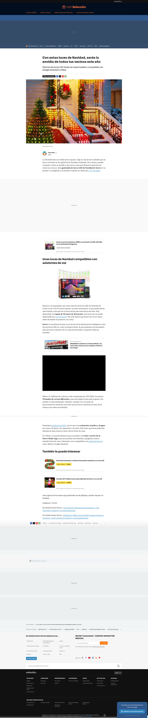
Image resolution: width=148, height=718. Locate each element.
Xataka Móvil (30, 683)
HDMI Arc (84, 629)
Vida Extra (43, 683)
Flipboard (63, 76)
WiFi (96, 46)
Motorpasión (86, 681)
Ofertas (81, 523)
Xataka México (31, 702)
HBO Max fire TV (42, 629)
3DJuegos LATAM (45, 702)
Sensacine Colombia (57, 705)
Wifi (60, 654)
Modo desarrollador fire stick (97, 629)
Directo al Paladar (73, 681)
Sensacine (57, 681)
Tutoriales (46, 646)
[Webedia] (118, 1)
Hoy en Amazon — (64, 464)
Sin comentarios (49, 76)
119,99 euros (94, 170)
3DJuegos (43, 681)
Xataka (28, 681)
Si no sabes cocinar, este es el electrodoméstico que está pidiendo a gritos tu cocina (58, 624)
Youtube (89, 657)
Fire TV (41, 46)
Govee (96, 523)
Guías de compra (31, 12)
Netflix (59, 46)
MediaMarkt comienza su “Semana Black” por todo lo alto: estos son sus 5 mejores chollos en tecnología (86, 346)
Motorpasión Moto (88, 683)
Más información (86, 716)
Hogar (61, 641)
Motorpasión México (86, 703)
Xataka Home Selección (74, 7)
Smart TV (89, 46)
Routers (29, 654)
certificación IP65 (58, 425)
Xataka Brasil (30, 705)
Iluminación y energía (55, 523)
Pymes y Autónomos (114, 683)
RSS (96, 657)
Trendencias (100, 681)
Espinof (57, 683)
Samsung (82, 46)
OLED (76, 46)
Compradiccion (101, 685)
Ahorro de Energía (32, 651)
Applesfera (29, 685)
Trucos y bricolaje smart (64, 647)
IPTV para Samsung (113, 629)
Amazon (89, 523)
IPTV (78, 629)
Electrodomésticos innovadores (48, 642)
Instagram (92, 657)
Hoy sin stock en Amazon (63, 248)
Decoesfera (100, 683)
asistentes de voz (96, 441)
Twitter (60, 76)
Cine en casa (46, 654)
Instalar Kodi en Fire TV (56, 629)
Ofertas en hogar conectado (63, 12)
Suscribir (104, 643)
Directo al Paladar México (73, 703)
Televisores (30, 641)
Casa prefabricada (51, 46)
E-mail (65, 76)
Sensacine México (59, 702)
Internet (66, 46)
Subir (117, 673)
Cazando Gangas (45, 12)
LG (71, 46)
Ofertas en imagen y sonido (85, 12)
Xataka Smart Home (30, 688)
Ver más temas (31, 658)
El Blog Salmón (115, 681)
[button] (52, 152)
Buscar (118, 665)
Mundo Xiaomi (30, 692)
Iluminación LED (47, 651)
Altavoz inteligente (104, 46)
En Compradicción (76, 341)
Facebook (57, 76)
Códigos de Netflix (69, 629)
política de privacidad (98, 646)
